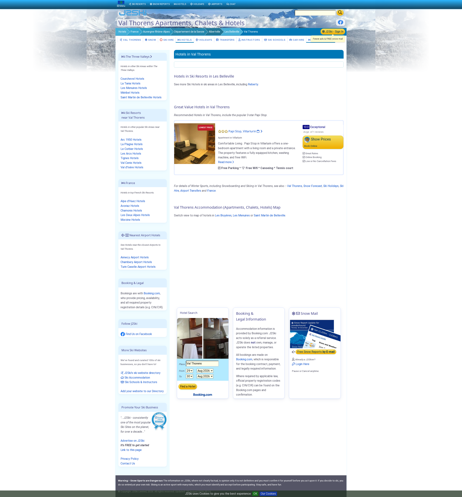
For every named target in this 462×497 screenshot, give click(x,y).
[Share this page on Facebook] (340, 23)
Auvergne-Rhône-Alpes (156, 31)
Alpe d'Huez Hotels (133, 201)
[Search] (340, 13)
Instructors (250, 39)
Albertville (214, 31)
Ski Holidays (331, 186)
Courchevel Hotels (132, 78)
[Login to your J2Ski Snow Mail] (315, 333)
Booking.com (152, 293)
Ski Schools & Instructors (140, 382)
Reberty (253, 84)
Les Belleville (232, 31)
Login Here (302, 364)
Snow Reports (161, 4)
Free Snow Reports (316, 352)
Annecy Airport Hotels (135, 257)
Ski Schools (276, 39)
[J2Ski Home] (132, 15)
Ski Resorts (139, 4)
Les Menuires (241, 215)
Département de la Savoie (189, 31)
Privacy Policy (130, 458)
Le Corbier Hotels (132, 149)
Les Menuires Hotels (134, 88)
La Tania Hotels (130, 83)
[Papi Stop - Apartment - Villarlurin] (194, 143)
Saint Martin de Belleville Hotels (141, 97)
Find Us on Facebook (138, 334)
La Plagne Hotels (132, 144)
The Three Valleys (137, 57)
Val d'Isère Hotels (132, 167)
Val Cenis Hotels (131, 163)
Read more (225, 162)
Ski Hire (168, 39)
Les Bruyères (223, 215)
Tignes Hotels (130, 158)
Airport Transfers (190, 190)
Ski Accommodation (137, 377)
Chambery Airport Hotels (136, 262)
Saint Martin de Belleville (269, 215)
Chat (233, 4)
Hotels (122, 31)
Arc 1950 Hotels (131, 139)
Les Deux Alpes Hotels (135, 215)
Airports (217, 4)
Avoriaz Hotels (130, 206)
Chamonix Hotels (131, 210)
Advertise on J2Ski (132, 440)
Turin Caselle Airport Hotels (138, 266)
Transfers (227, 39)
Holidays (205, 39)
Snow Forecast (312, 186)
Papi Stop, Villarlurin (242, 131)
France (135, 31)
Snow (151, 39)
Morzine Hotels (130, 219)
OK (255, 493)
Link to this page (131, 450)
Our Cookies (268, 493)
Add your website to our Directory (142, 391)
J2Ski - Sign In (334, 31)
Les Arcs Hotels (131, 153)
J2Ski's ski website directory (141, 373)
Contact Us (128, 463)
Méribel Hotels (130, 92)
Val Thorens (131, 39)
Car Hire (298, 39)
